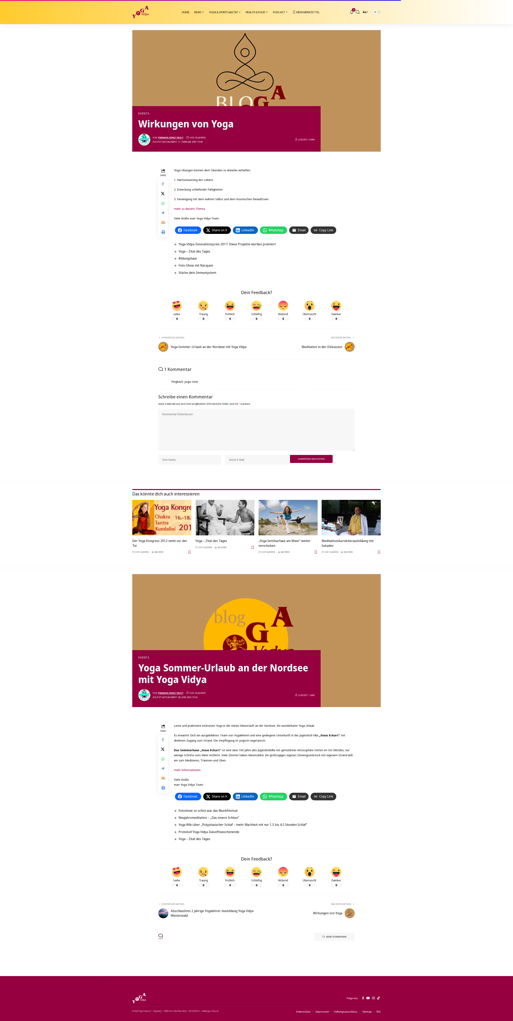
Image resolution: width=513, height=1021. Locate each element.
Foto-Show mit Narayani (196, 265)
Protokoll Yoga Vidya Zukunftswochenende (209, 832)
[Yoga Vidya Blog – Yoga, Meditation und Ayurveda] (139, 998)
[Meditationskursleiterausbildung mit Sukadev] (351, 517)
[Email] (163, 222)
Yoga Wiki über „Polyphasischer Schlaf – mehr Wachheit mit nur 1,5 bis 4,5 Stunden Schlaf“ (243, 824)
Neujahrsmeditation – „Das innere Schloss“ (209, 817)
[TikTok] (378, 998)
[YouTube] (368, 998)
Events (143, 113)
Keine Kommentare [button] (336, 936)
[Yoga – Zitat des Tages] (224, 517)
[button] (358, 12)
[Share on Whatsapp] (163, 203)
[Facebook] (363, 998)
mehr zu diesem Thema (189, 209)
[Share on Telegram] (163, 213)
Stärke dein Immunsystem (197, 272)
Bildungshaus (188, 258)
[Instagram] (373, 998)
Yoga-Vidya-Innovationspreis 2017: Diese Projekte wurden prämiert (227, 244)
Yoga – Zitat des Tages (194, 251)
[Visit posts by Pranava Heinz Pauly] (144, 140)
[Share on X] (163, 194)
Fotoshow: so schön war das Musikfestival (208, 810)
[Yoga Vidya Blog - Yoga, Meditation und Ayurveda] (140, 12)
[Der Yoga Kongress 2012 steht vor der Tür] (161, 517)
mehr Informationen (187, 770)
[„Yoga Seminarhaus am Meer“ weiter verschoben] (288, 517)
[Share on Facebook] (163, 184)
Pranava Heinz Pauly (170, 137)
